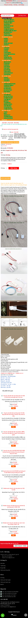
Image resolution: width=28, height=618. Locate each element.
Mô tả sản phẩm (5, 178)
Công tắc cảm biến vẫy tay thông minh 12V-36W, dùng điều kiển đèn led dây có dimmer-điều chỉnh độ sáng (13, 419)
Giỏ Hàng (2, 577)
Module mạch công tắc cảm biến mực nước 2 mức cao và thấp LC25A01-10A (13, 527)
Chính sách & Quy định (5, 570)
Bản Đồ (2, 584)
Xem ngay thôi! (20, 546)
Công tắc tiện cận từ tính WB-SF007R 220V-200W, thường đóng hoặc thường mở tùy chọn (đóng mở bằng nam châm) (13, 456)
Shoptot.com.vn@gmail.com (9, 606)
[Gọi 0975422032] (2, 615)
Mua (13, 408)
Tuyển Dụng (2, 565)
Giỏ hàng (15, 4)
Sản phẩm (4, 122)
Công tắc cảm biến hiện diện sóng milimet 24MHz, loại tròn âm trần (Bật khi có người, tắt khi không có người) (13, 438)
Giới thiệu (2, 563)
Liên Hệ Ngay (21, 4)
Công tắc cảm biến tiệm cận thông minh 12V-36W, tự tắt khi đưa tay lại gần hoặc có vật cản (13, 400)
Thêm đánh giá (8, 144)
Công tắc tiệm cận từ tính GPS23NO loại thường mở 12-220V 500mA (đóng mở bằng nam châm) (13, 475)
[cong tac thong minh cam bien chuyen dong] (10, 137)
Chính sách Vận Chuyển (5, 580)
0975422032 (9, 1)
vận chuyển (5, 145)
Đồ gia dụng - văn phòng (13, 122)
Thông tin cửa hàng (8, 4)
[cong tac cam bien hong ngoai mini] (4, 136)
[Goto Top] (25, 615)
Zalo (15, 596)
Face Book (16, 591)
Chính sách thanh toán (5, 582)
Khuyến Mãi (2, 568)
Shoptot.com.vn (15, 602)
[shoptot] (7, 591)
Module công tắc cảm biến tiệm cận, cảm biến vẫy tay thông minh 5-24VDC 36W (13, 510)
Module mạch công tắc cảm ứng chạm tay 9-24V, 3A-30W (13, 493)
